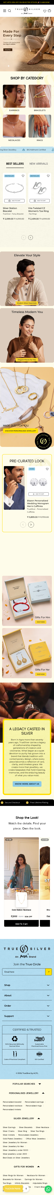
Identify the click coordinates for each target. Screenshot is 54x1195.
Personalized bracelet (12, 1102)
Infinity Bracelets (22, 1183)
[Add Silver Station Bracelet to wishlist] (23, 175)
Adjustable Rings (40, 1183)
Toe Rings (7, 1183)
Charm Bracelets (41, 1187)
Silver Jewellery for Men (13, 1146)
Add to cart (21, 924)
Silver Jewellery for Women (15, 1142)
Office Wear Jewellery (36, 1139)
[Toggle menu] (4, 10)
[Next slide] (31, 525)
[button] (3, 66)
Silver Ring (22, 1131)
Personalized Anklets (12, 1109)
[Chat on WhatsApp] (48, 1189)
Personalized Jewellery (28, 1135)
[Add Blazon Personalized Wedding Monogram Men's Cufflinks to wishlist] (47, 469)
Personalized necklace (12, 1106)
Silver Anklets (9, 1135)
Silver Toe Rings (37, 1131)
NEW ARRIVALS (39, 163)
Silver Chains (8, 1131)
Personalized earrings (34, 1102)
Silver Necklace (42, 1127)
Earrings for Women (33, 1179)
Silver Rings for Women (13, 1175)
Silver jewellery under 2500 (15, 1154)
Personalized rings (34, 1106)
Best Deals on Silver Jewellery (16, 1158)
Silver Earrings (9, 1127)
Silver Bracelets (25, 1127)
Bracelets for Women (12, 1179)
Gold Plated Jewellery (12, 1139)
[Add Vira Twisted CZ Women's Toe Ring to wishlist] (48, 175)
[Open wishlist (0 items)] (44, 10)
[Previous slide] (23, 525)
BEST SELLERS (15, 163)
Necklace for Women (36, 1175)
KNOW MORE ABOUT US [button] (27, 784)
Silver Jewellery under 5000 (15, 1150)
